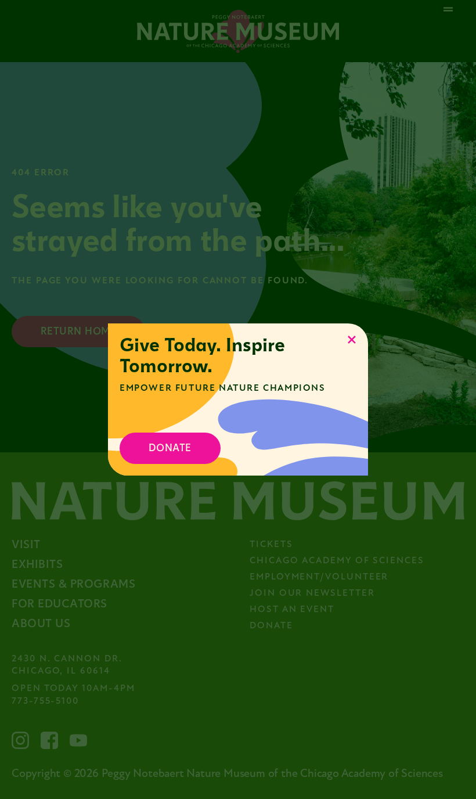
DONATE (170, 448)
